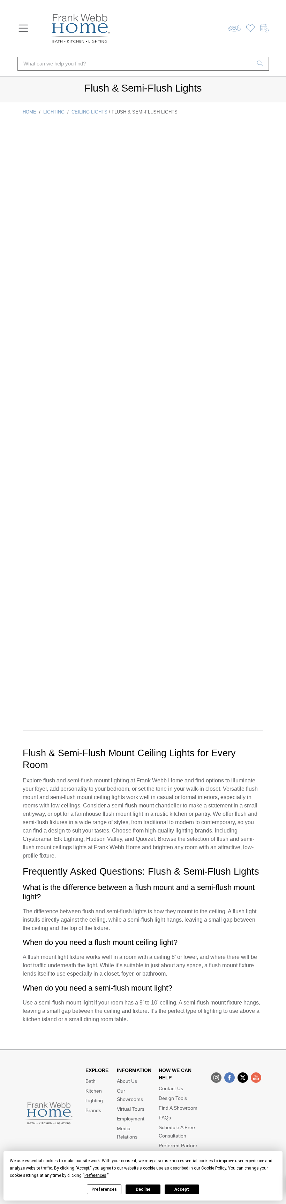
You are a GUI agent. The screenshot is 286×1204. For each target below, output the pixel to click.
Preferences (104, 1189)
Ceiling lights (89, 112)
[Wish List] (250, 28)
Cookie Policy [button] (213, 1168)
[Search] (260, 64)
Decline (143, 1189)
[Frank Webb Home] (79, 28)
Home (29, 112)
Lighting (54, 112)
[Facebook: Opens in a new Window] (229, 1077)
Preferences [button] (95, 1175)
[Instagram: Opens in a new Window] (216, 1077)
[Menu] (23, 28)
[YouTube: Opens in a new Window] (256, 1077)
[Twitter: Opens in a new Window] (243, 1077)
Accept (181, 1189)
